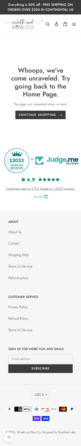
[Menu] (74, 24)
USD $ (39, 394)
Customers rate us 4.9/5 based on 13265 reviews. (40, 188)
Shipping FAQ (18, 254)
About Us (15, 231)
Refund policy (18, 277)
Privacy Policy (18, 307)
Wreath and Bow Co (29, 432)
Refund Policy (18, 318)
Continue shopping (37, 115)
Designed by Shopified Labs (59, 432)
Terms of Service (20, 266)
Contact (14, 243)
